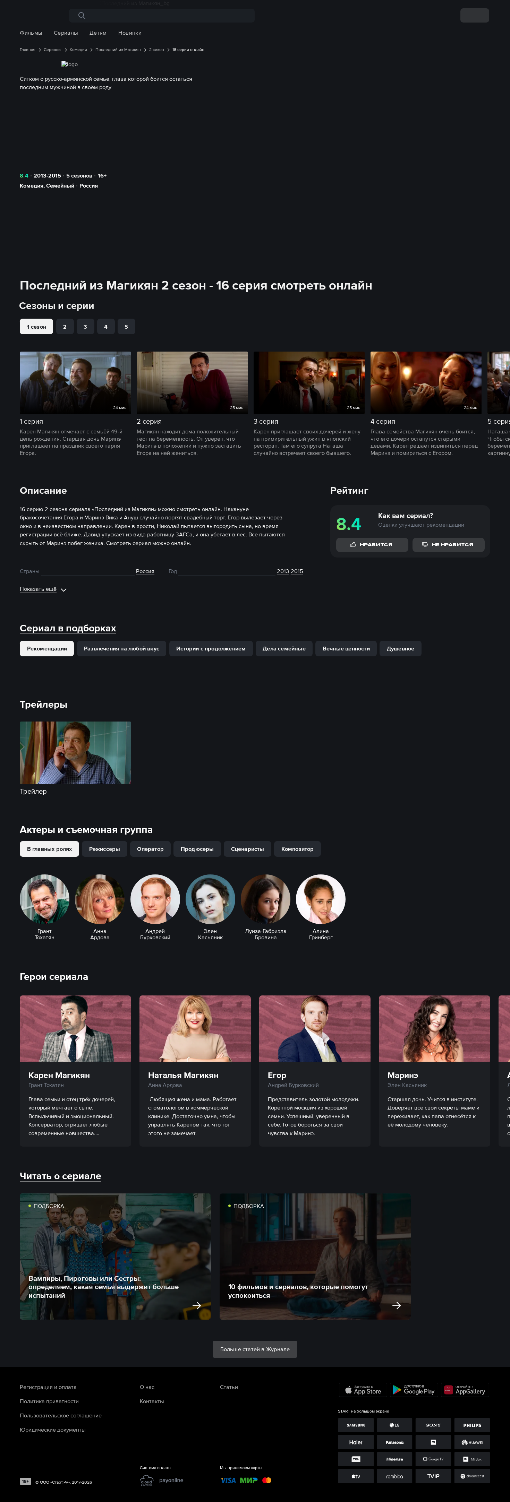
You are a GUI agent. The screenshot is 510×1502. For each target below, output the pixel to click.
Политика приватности (49, 1401)
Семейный (60, 185)
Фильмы (31, 32)
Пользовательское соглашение (61, 1415)
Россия (88, 185)
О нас (147, 1387)
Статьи (229, 1387)
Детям (98, 32)
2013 (283, 571)
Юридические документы (53, 1429)
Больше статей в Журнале (255, 1349)
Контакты (152, 1401)
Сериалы (66, 32)
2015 (297, 571)
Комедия (31, 185)
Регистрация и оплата (48, 1387)
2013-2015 (47, 175)
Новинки (130, 32)
